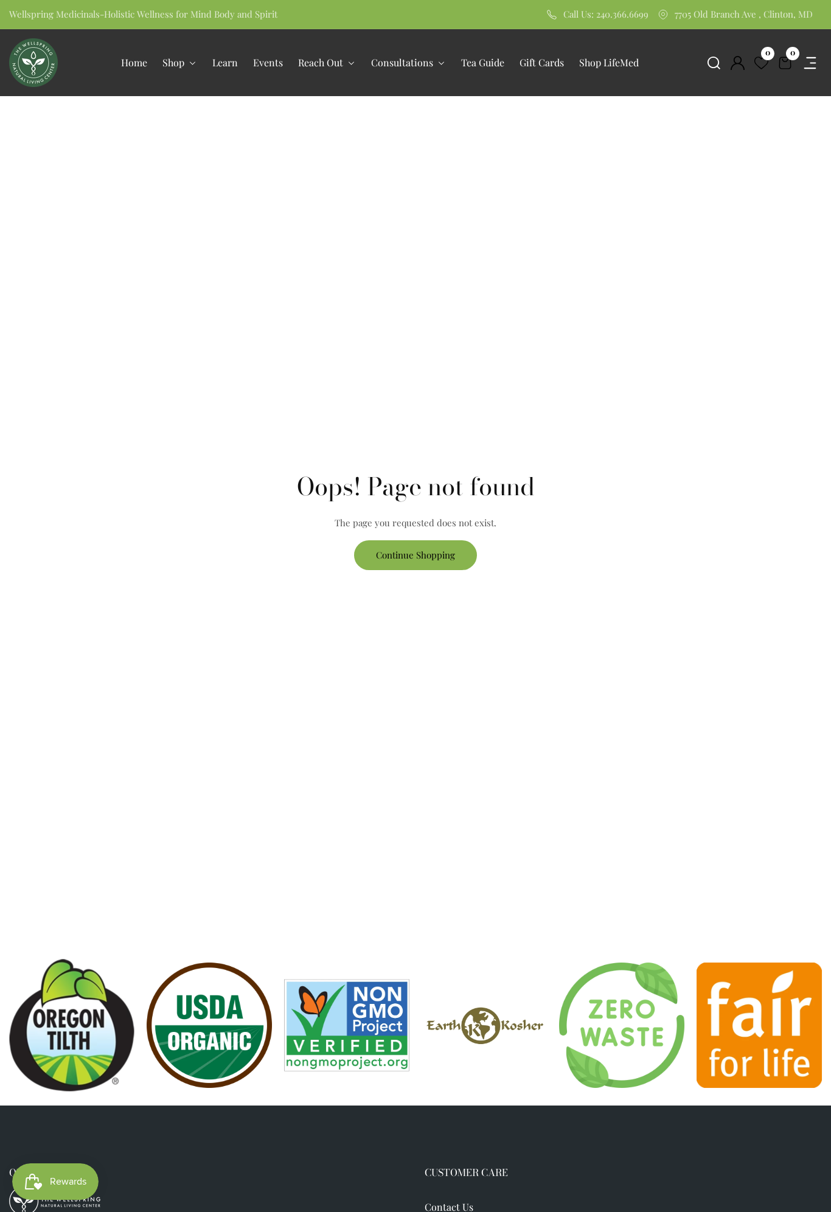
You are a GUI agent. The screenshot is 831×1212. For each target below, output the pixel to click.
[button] (714, 63)
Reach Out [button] (322, 62)
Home (134, 62)
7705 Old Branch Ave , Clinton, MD (744, 14)
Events (268, 62)
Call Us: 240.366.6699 (605, 14)
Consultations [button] (403, 62)
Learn (225, 62)
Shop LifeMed (609, 62)
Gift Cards (542, 62)
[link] (484, 1025)
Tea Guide (482, 62)
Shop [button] (174, 62)
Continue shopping (415, 555)
